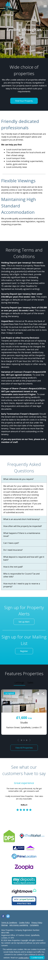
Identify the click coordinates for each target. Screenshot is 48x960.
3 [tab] (26, 740)
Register (24, 651)
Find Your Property (24, 100)
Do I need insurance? (13, 550)
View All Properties (24, 747)
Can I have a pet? (11, 543)
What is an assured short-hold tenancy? (21, 519)
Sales (30, 682)
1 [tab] (21, 740)
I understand (37, 957)
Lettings (19, 682)
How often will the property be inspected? (22, 526)
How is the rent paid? (13, 566)
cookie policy (23, 957)
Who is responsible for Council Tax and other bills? (21, 575)
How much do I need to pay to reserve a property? (21, 585)
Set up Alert (24, 621)
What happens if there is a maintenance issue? (21, 534)
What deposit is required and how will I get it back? (23, 558)
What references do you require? (18, 479)
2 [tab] (24, 740)
